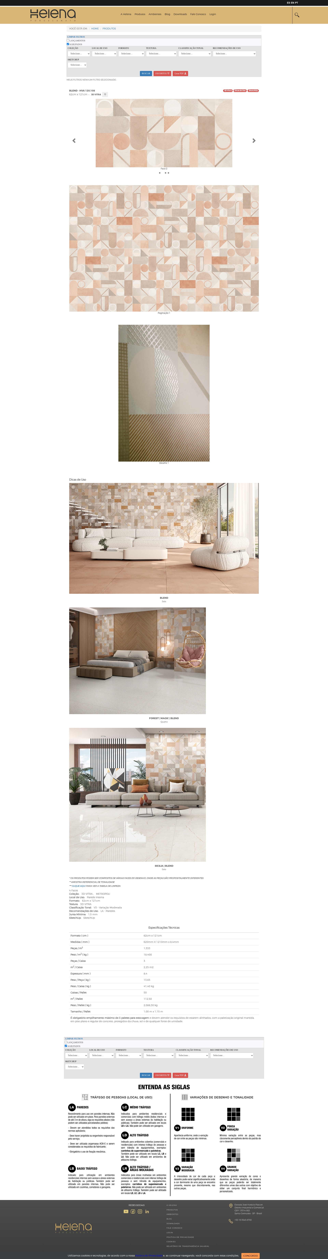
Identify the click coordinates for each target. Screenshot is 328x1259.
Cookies (171, 1242)
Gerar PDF (179, 73)
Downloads (180, 14)
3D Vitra (228, 90)
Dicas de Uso (240, 90)
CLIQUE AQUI (78, 886)
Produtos (140, 14)
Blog (167, 14)
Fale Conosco (198, 14)
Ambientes (155, 14)
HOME (95, 28)
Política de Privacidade (180, 1237)
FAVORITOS (161, 73)
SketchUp (253, 90)
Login (212, 14)
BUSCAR (146, 73)
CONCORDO (250, 1255)
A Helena (126, 14)
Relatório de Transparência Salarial (188, 1246)
